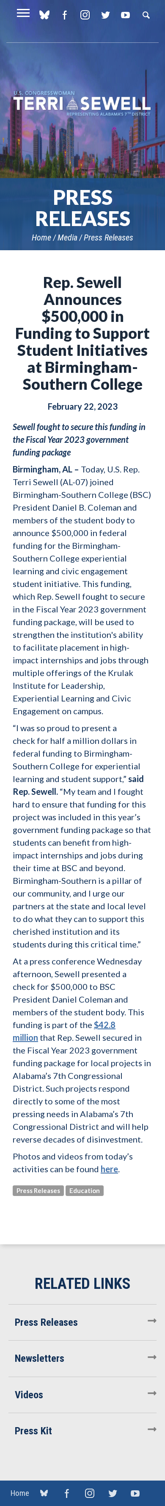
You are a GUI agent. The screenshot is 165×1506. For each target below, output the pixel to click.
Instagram (85, 14)
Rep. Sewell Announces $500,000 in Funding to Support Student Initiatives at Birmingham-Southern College (82, 333)
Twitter (105, 14)
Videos (29, 1395)
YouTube (125, 14)
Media (67, 237)
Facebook (64, 14)
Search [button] (146, 14)
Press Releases (108, 237)
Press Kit (33, 1431)
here (109, 1169)
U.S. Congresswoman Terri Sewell (82, 103)
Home (41, 237)
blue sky (44, 14)
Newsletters (39, 1358)
